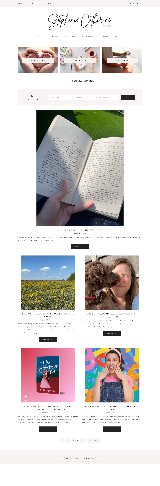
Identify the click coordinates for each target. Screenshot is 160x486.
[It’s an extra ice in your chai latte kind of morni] (110, 456)
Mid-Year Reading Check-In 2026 (80, 230)
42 (83, 440)
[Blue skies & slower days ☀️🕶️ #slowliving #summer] (130, 456)
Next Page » (93, 440)
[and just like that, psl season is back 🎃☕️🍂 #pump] (10, 456)
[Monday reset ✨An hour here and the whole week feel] (150, 456)
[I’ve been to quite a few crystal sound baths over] (50, 456)
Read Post (80, 247)
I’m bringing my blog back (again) (112, 314)
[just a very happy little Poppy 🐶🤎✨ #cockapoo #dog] (30, 456)
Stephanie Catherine (80, 21)
